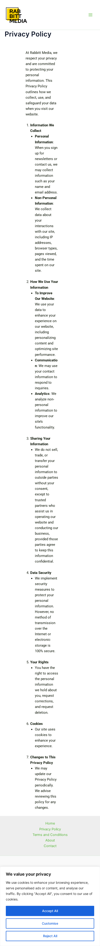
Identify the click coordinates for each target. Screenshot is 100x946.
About (50, 840)
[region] (50, 906)
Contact (50, 846)
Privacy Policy (50, 829)
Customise (50, 923)
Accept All (50, 911)
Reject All (50, 936)
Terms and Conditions (50, 835)
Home (50, 823)
